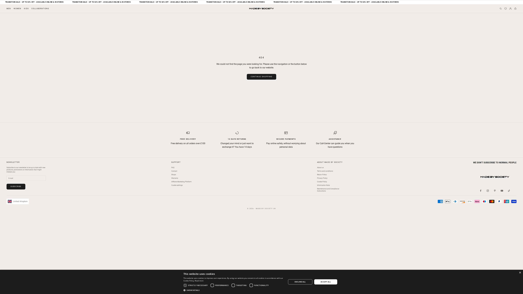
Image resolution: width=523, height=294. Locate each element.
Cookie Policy (322, 182)
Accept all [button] (326, 282)
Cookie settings (177, 185)
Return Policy (322, 175)
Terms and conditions (325, 171)
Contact (174, 171)
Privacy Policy (322, 178)
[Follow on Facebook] (480, 190)
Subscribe (15, 186)
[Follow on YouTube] (502, 190)
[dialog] (261, 282)
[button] (233, 290)
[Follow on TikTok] (509, 190)
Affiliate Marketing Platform (181, 182)
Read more (199, 281)
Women (17, 9)
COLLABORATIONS (40, 9)
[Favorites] (505, 8)
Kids (26, 9)
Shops (173, 175)
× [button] (520, 273)
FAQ (172, 168)
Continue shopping (261, 77)
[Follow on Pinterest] (494, 190)
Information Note (323, 185)
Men (9, 9)
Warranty (174, 178)
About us (320, 168)
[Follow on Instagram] (487, 190)
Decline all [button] (300, 282)
